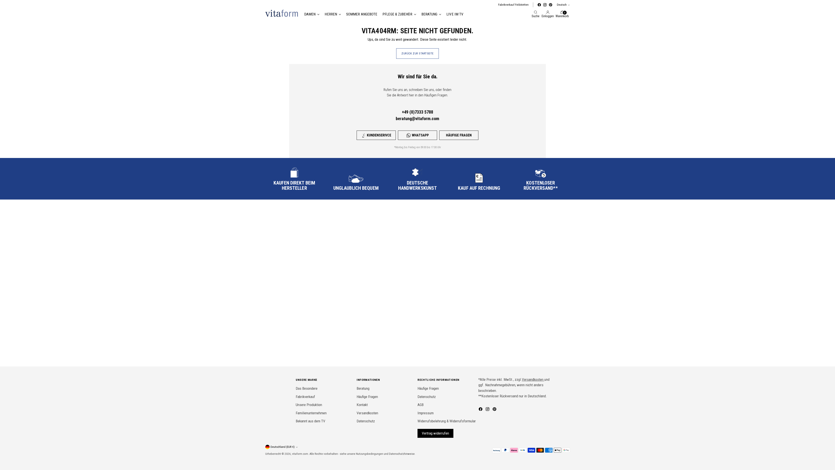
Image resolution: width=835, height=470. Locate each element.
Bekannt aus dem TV (310, 421)
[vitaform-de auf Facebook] (539, 5)
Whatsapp (420, 135)
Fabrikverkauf (305, 396)
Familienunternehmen (311, 413)
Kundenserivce (379, 135)
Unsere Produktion (309, 405)
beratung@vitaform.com (417, 118)
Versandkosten (367, 413)
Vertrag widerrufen (435, 433)
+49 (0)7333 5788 (417, 112)
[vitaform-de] (281, 13)
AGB (421, 405)
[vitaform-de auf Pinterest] (551, 5)
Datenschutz (366, 421)
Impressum (426, 413)
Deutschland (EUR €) (283, 446)
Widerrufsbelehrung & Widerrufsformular (447, 421)
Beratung (363, 388)
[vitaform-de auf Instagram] (545, 5)
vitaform (297, 453)
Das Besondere (306, 388)
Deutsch (562, 4)
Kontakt (362, 405)
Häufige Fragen (459, 135)
